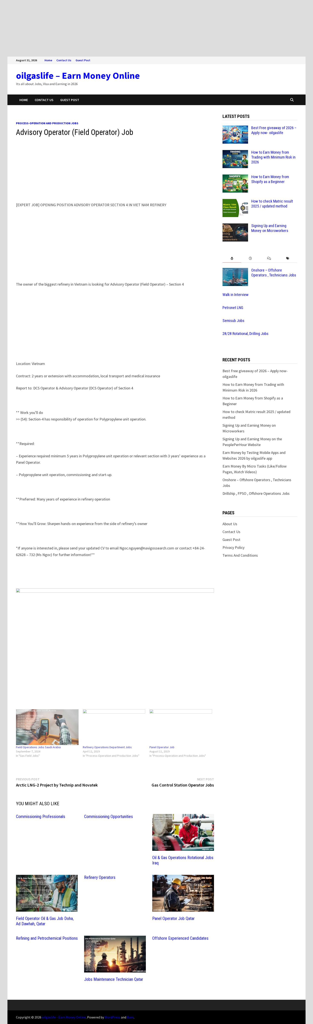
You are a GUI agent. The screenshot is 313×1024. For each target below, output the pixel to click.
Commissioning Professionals (40, 816)
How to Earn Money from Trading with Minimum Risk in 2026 (273, 157)
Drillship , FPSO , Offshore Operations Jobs (256, 493)
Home (48, 60)
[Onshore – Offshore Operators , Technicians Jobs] (235, 270)
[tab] (232, 258)
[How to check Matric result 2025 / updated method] (235, 201)
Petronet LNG (233, 307)
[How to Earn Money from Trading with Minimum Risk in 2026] (235, 152)
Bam (130, 1017)
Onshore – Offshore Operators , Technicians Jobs (273, 272)
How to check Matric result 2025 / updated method (272, 203)
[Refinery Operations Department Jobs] (114, 727)
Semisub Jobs (233, 320)
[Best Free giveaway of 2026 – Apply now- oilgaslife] (235, 128)
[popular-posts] (232, 258)
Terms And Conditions (240, 555)
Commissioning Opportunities (108, 816)
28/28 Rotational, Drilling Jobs (245, 333)
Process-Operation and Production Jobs (47, 123)
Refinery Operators (99, 877)
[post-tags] (288, 258)
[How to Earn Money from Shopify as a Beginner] (235, 177)
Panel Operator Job (161, 747)
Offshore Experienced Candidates (180, 938)
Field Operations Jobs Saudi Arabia (38, 747)
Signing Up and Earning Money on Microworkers (269, 228)
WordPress (112, 1017)
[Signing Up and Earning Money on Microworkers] (235, 226)
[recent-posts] (250, 258)
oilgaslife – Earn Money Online (78, 75)
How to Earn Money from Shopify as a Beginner (270, 179)
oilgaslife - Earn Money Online (64, 1017)
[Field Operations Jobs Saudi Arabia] (47, 727)
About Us (230, 523)
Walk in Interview (235, 294)
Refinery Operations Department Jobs (107, 747)
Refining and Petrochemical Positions (47, 938)
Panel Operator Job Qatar (173, 918)
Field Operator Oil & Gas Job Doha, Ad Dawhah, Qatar (45, 921)
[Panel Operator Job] (180, 727)
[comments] (269, 258)
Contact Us (63, 60)
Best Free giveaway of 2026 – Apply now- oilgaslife (273, 130)
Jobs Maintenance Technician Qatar (113, 979)
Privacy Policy (233, 547)
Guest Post (83, 60)
